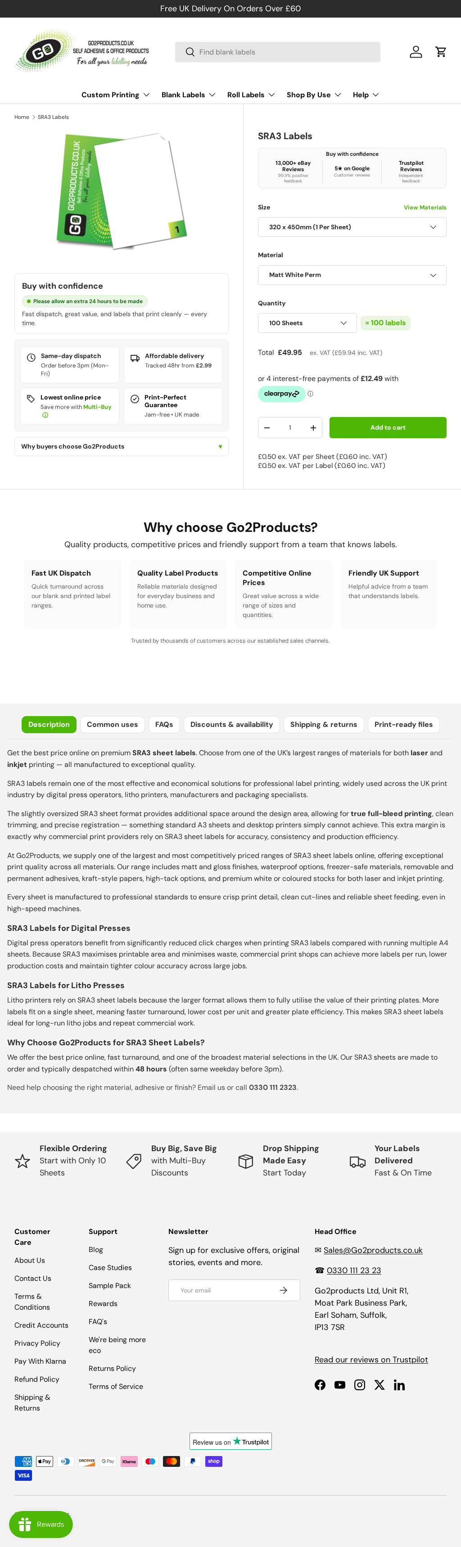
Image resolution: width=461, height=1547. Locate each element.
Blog (96, 1249)
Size (352, 207)
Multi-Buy (97, 407)
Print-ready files (404, 724)
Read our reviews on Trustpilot (371, 1359)
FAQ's (98, 1321)
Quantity (272, 303)
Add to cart (388, 427)
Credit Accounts (41, 1325)
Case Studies (110, 1267)
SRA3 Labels (53, 117)
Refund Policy (36, 1379)
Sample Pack (110, 1285)
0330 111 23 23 (354, 1270)
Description (49, 724)
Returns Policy (112, 1368)
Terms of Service (116, 1386)
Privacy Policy (37, 1343)
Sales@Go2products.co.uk (373, 1250)
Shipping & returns (323, 724)
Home (21, 117)
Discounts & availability (231, 724)
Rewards (103, 1303)
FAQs (164, 724)
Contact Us (32, 1278)
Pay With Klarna (40, 1361)
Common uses (112, 724)
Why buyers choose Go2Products (121, 446)
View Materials (425, 207)
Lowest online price (71, 397)
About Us (29, 1260)
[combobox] (277, 52)
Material (270, 255)
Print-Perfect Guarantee (165, 401)
